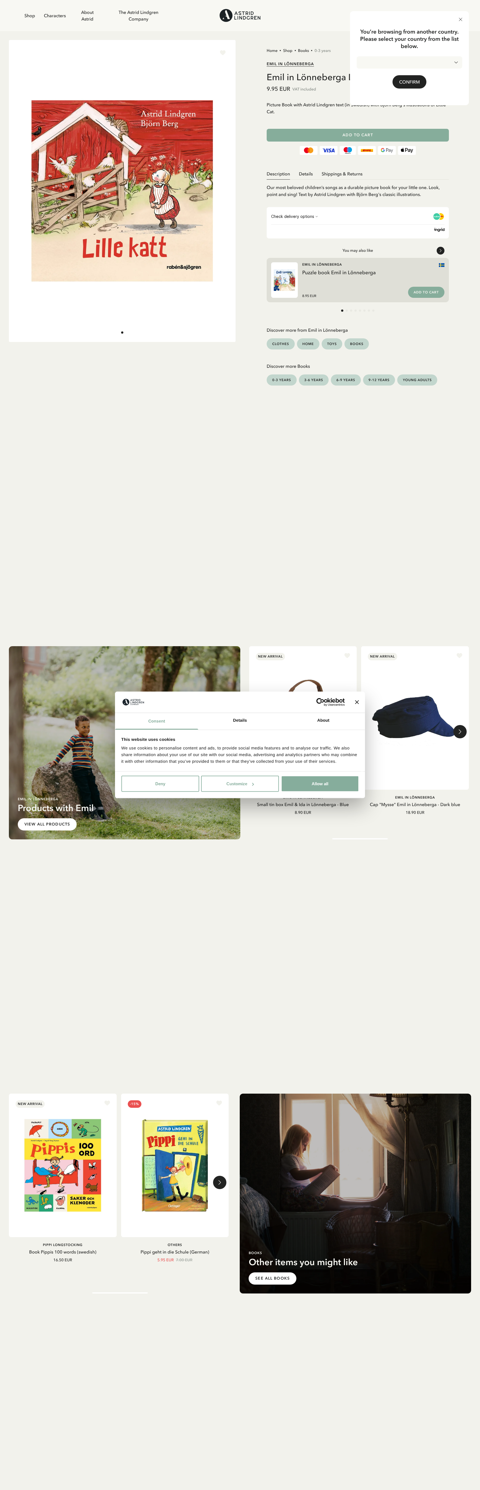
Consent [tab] (156, 721)
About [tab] (323, 720)
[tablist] (358, 174)
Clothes (280, 344)
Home (272, 50)
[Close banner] (357, 702)
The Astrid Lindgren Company (138, 15)
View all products (47, 824)
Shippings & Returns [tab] (342, 174)
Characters (55, 15)
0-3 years (322, 50)
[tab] (122, 332)
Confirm (409, 82)
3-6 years (313, 380)
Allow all (320, 783)
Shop (29, 15)
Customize (236, 783)
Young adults (417, 380)
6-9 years (345, 380)
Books (303, 50)
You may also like (357, 250)
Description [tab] (278, 174)
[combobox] (409, 62)
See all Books (272, 1278)
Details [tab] (240, 720)
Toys (332, 344)
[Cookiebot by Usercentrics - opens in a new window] (320, 702)
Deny (160, 783)
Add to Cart (357, 135)
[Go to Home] (240, 15)
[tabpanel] (358, 189)
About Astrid (87, 15)
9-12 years (379, 380)
